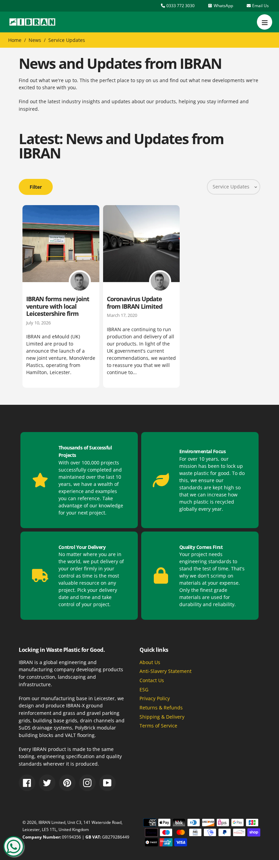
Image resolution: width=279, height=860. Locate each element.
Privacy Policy (155, 698)
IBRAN (44, 822)
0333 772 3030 (180, 6)
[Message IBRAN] (13, 846)
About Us (150, 662)
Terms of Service (158, 725)
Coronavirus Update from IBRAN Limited (134, 302)
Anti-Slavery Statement (166, 671)
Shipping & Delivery (162, 716)
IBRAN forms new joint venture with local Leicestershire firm (57, 306)
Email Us (260, 6)
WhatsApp (223, 6)
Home (14, 40)
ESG (144, 689)
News (35, 40)
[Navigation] (264, 22)
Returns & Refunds (161, 707)
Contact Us (152, 680)
